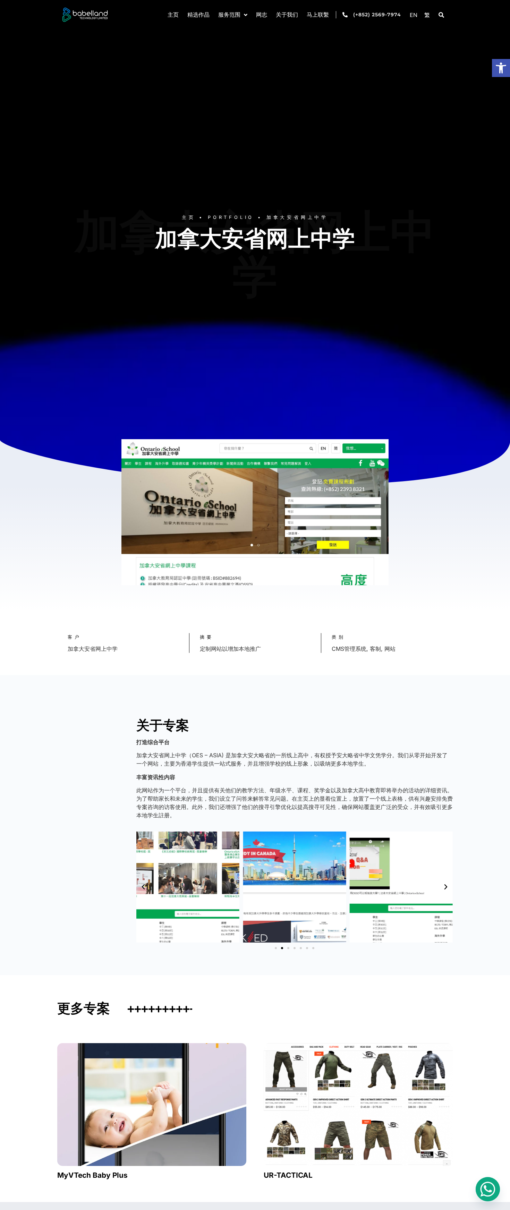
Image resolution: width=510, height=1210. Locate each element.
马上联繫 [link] (318, 15)
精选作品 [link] (198, 15)
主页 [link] (173, 15)
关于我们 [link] (287, 15)
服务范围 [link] (229, 15)
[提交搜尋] (441, 15)
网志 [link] (261, 15)
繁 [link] (427, 14)
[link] (501, 68)
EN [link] (413, 14)
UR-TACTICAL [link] (288, 1175)
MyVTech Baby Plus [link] (92, 1175)
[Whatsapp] (488, 1189)
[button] (143, 887)
